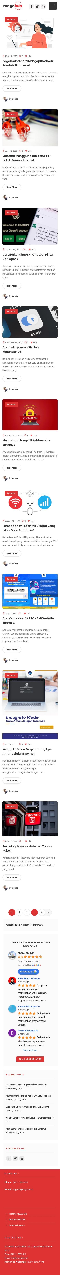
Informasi (11, 19)
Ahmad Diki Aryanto (29, 1006)
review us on (26, 971)
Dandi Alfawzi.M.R (28, 1030)
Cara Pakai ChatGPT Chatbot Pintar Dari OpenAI (27, 1107)
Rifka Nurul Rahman (29, 978)
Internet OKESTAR (17, 1219)
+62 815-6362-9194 (35, 1262)
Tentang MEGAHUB (18, 1214)
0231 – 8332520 (20, 1182)
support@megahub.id (23, 1189)
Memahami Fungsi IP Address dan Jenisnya (26, 1129)
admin (15, 99)
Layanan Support (17, 1225)
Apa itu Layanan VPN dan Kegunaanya (23, 1118)
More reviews (30, 1050)
